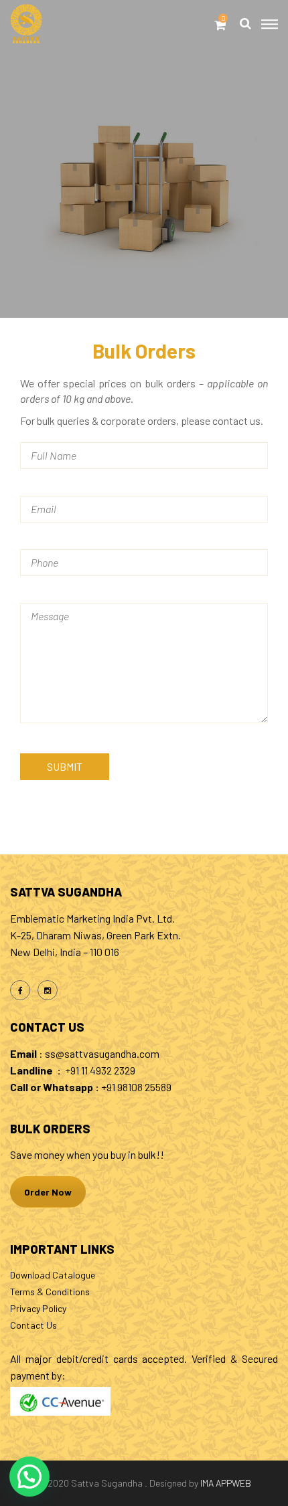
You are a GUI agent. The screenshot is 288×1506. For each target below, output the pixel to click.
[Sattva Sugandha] (26, 23)
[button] (29, 1476)
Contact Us (33, 1325)
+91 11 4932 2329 (99, 1070)
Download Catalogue (52, 1275)
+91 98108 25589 (135, 1086)
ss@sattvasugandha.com (102, 1053)
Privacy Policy (38, 1308)
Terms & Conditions (50, 1291)
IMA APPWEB (225, 1483)
